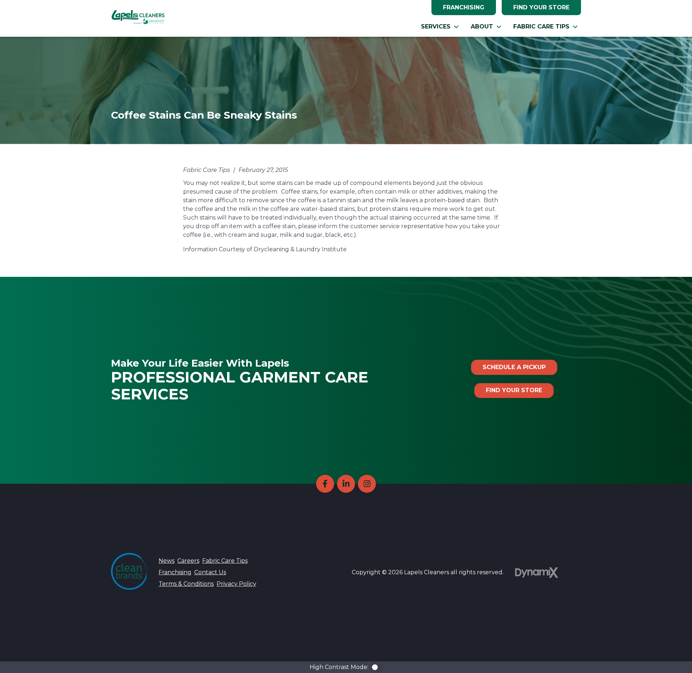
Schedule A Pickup (514, 367)
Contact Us (210, 572)
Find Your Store (541, 7)
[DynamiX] (536, 572)
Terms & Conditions (186, 583)
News (166, 560)
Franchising (463, 7)
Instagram (367, 484)
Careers (188, 560)
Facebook (325, 484)
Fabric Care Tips (225, 560)
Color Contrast (377, 667)
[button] (440, 27)
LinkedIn (346, 484)
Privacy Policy (236, 583)
